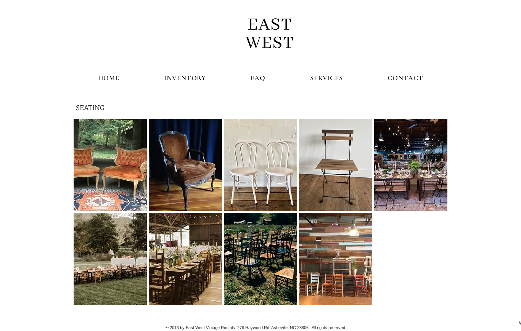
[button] (110, 165)
